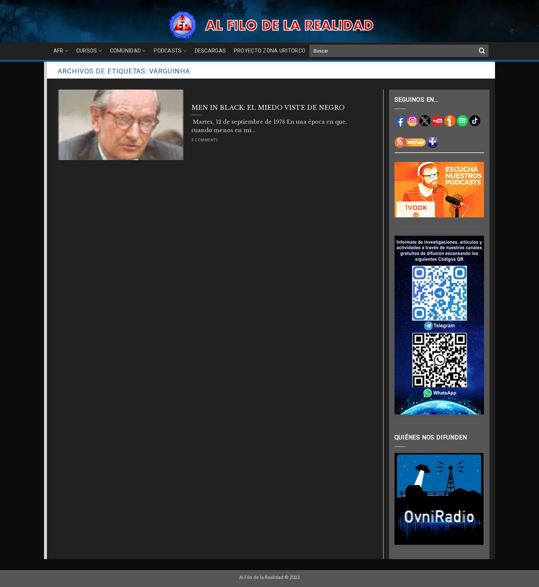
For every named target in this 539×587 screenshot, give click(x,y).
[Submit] (482, 51)
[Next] (473, 499)
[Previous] (405, 499)
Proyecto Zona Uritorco (269, 51)
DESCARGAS (210, 51)
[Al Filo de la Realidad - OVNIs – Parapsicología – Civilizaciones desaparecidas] (270, 24)
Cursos (86, 51)
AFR (58, 51)
